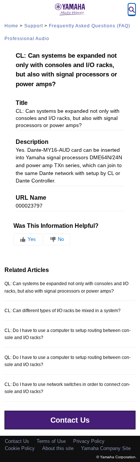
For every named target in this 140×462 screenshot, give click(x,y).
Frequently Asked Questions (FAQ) (89, 25)
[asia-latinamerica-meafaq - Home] (70, 9)
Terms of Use (51, 441)
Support (33, 25)
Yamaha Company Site (106, 448)
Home (11, 25)
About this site (58, 448)
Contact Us (70, 420)
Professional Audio (26, 38)
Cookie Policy (20, 448)
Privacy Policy (89, 441)
